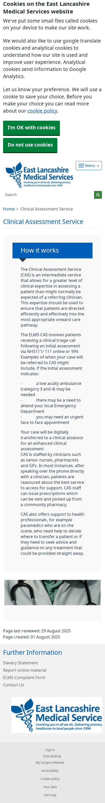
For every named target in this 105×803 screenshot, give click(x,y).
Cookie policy (50, 778)
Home (9, 209)
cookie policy (42, 111)
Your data (50, 787)
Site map (50, 795)
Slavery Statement (20, 663)
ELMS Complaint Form (24, 677)
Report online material (24, 670)
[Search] (98, 195)
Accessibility (50, 770)
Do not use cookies (30, 144)
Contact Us (13, 685)
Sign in (50, 750)
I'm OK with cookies (31, 127)
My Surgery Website (50, 762)
